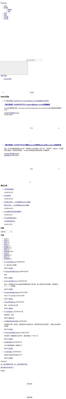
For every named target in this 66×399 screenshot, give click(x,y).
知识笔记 (7, 255)
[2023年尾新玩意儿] (10, 218)
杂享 (5, 249)
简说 (5, 13)
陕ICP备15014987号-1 (7, 367)
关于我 (6, 18)
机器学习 (7, 248)
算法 (5, 257)
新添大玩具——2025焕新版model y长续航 (16, 205)
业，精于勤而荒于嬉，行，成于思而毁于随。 (14, 364)
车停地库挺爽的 (9, 189)
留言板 (6, 17)
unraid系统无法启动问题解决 (12, 211)
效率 (5, 244)
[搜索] (14, 68)
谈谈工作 (11, 318)
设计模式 (7, 258)
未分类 (6, 246)
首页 (5, 6)
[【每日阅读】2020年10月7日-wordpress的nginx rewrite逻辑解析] (23, 101)
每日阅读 (46, 101)
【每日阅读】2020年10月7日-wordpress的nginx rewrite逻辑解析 (27, 104)
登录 (2, 75)
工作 (5, 239)
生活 (5, 253)
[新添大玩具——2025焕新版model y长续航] (17, 202)
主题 (9, 11)
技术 (5, 242)
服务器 (10, 9)
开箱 (5, 240)
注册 (5, 75)
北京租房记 (7, 195)
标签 (5, 15)
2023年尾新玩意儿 (9, 221)
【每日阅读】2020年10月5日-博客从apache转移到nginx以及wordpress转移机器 (32, 145)
